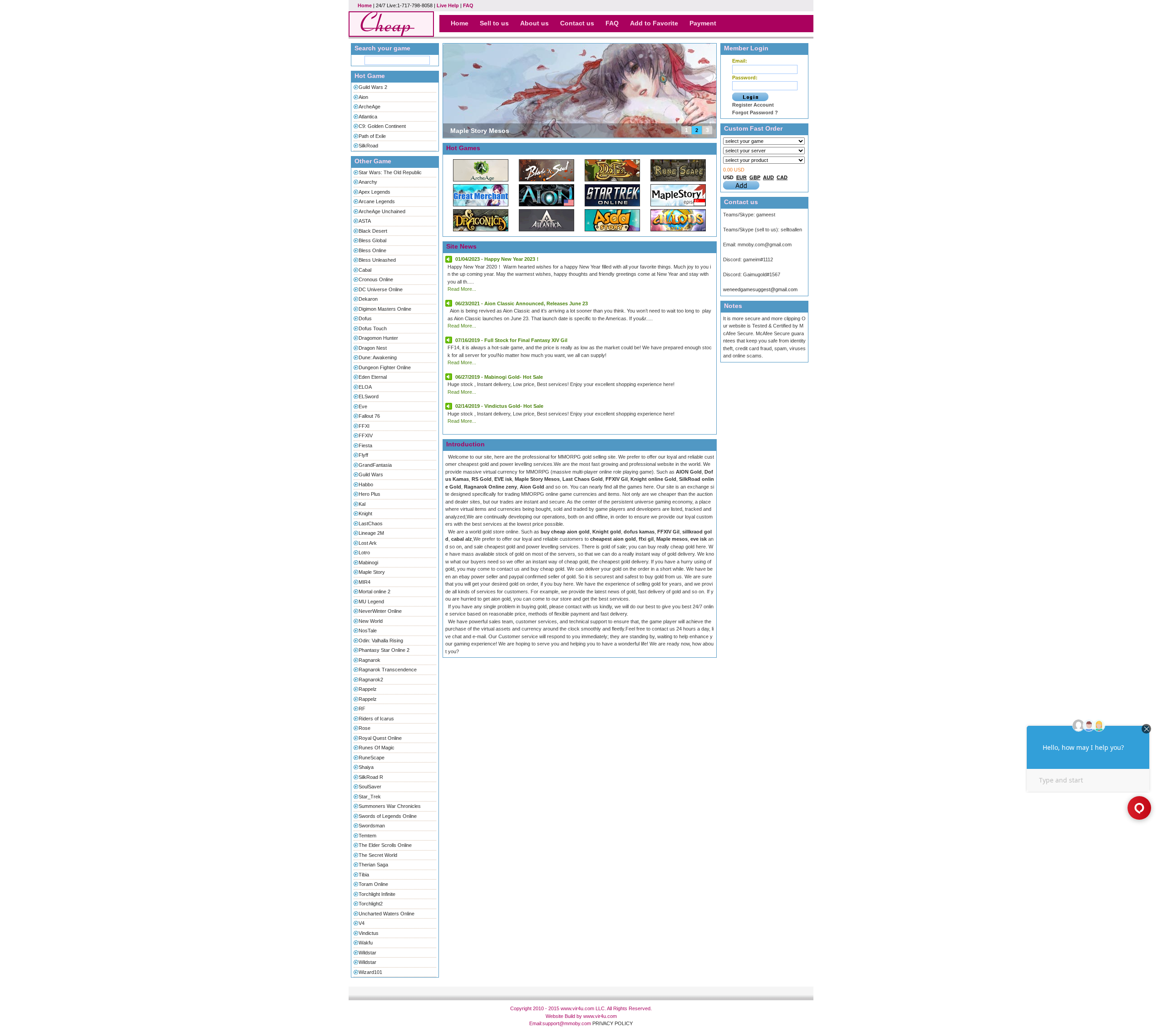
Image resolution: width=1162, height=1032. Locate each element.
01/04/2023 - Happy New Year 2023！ (497, 259)
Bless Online (372, 250)
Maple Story (372, 572)
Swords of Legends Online (388, 816)
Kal (362, 504)
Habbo (366, 484)
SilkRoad (368, 145)
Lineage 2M (371, 533)
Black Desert (373, 231)
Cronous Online (376, 279)
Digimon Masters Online (385, 309)
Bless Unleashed (377, 260)
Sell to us (494, 23)
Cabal (365, 270)
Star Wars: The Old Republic (390, 172)
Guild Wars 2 (373, 87)
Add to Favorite (654, 23)
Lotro (364, 552)
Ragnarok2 (371, 679)
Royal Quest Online (380, 738)
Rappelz (368, 689)
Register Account (753, 105)
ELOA (365, 387)
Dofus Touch (373, 328)
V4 (361, 923)
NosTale (368, 630)
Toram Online (373, 884)
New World (371, 621)
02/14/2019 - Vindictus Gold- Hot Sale (499, 406)
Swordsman (372, 825)
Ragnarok (369, 660)
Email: (739, 61)
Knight (365, 513)
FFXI (364, 426)
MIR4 (364, 582)
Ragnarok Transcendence (388, 669)
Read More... (462, 289)
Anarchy (368, 182)
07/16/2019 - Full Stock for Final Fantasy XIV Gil (511, 340)
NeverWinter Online (380, 611)
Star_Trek (370, 796)
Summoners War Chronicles (390, 806)
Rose (364, 728)
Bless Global (372, 240)
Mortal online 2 (374, 591)
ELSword (369, 396)
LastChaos (371, 523)
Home (365, 5)
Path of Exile (372, 136)
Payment (702, 23)
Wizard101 (370, 972)
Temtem (367, 835)
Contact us (577, 23)
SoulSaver (370, 786)
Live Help (448, 5)
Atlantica (368, 116)
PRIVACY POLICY (612, 1023)
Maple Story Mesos (479, 130)
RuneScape (371, 757)
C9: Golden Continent (382, 126)
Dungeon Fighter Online (385, 367)
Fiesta (365, 445)
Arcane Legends (377, 201)
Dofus (365, 318)
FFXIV (366, 435)
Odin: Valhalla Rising (381, 640)
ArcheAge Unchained (382, 211)
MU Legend (371, 601)
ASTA (365, 221)
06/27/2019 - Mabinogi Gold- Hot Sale (499, 377)
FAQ (468, 5)
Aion (363, 97)
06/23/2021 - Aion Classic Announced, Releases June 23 (521, 303)
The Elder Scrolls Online (385, 845)
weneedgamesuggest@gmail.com (760, 289)
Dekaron (368, 299)
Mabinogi (368, 562)
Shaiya (366, 767)
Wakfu (366, 942)
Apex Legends (374, 192)
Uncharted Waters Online (386, 913)
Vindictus (369, 933)
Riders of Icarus (376, 718)
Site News (461, 246)
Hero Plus (369, 494)
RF (362, 708)
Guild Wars (371, 474)
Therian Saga (373, 864)
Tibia (364, 874)
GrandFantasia (375, 465)
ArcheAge (369, 106)
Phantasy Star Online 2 (384, 650)
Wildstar (367, 952)
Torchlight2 (371, 903)
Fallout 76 (369, 416)
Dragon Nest (373, 348)
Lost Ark (368, 543)
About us (534, 23)
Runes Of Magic (376, 747)
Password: (745, 77)
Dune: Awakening (378, 357)
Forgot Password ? (755, 112)
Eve (363, 406)
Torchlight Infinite (377, 894)
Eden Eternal (373, 377)
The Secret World (378, 855)
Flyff (363, 455)
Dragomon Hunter (378, 338)
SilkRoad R (371, 777)
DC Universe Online (381, 289)
